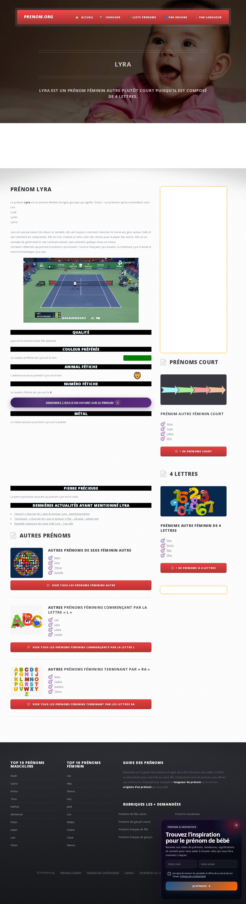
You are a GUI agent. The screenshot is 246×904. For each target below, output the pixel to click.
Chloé (70, 837)
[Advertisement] (80, 453)
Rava (57, 558)
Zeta (57, 562)
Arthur (14, 791)
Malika (70, 822)
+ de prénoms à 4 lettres (196, 568)
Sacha (13, 783)
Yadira (58, 681)
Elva (169, 540)
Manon (71, 845)
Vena (170, 424)
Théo (13, 799)
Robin (13, 822)
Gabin (13, 830)
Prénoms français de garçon (135, 837)
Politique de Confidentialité (103, 872)
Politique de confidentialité (193, 876)
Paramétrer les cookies (153, 872)
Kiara (57, 676)
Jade (69, 806)
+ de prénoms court (196, 451)
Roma (170, 545)
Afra (169, 438)
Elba (169, 555)
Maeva (71, 791)
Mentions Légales (70, 872)
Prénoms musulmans (187, 814)
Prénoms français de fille (133, 829)
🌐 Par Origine (175, 17)
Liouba (58, 634)
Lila (69, 775)
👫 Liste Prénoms (142, 17)
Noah (13, 775)
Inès (69, 799)
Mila (69, 783)
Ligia (57, 624)
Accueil (87, 17)
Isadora (58, 686)
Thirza (58, 567)
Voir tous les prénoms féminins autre (83, 585)
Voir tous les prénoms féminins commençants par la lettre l (83, 647)
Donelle (58, 572)
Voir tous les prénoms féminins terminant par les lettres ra (83, 704)
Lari (56, 620)
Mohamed (16, 814)
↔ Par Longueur (209, 17)
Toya (170, 429)
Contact (129, 872)
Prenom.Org (38, 16)
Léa (69, 814)
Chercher (113, 17)
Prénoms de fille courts (132, 814)
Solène (71, 830)
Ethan (13, 845)
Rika (169, 550)
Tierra (58, 691)
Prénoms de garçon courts (134, 821)
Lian (12, 837)
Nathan (14, 806)
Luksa (57, 629)
